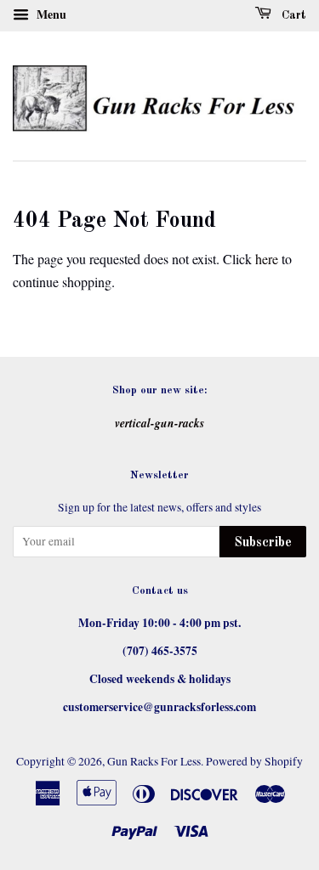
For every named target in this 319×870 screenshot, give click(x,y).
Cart (292, 15)
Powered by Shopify (254, 761)
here (266, 259)
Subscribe (263, 543)
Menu (49, 14)
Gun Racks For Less (154, 761)
